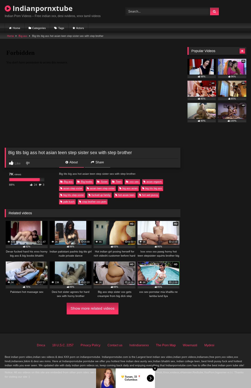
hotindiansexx (139, 345)
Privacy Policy (90, 345)
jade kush (68, 201)
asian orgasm (154, 181)
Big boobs (86, 181)
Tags (61, 28)
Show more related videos (93, 308)
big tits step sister (73, 195)
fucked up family (101, 195)
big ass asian (129, 188)
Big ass (23, 35)
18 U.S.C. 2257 (63, 345)
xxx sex (134, 181)
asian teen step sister (102, 188)
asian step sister (72, 188)
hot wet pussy (150, 195)
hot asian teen (126, 195)
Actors (80, 28)
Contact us (114, 345)
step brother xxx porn (94, 201)
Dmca (41, 345)
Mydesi (209, 345)
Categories (39, 28)
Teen (118, 181)
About (73, 162)
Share (99, 162)
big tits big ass (153, 188)
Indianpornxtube (42, 8)
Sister (104, 181)
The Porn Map (166, 345)
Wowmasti (190, 345)
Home (16, 28)
